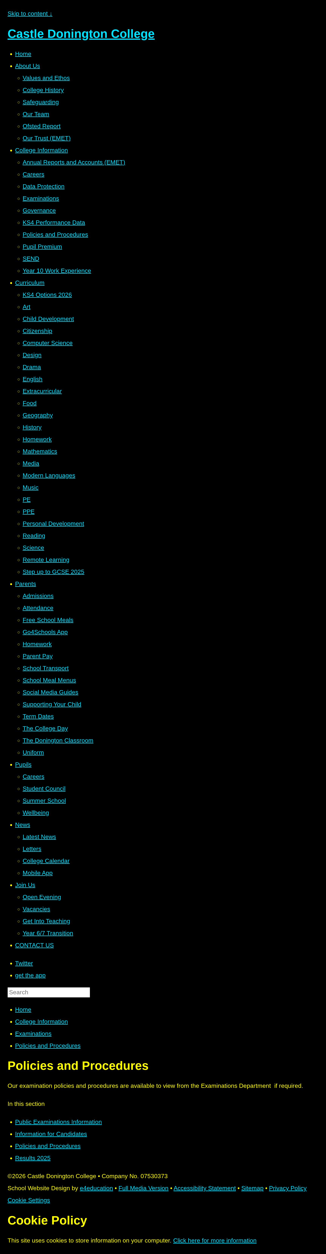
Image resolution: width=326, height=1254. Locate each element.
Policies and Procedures (55, 234)
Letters (32, 848)
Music (30, 487)
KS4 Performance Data (54, 222)
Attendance (38, 608)
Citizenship (37, 330)
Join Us (25, 885)
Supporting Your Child (52, 704)
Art (26, 306)
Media (31, 463)
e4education (96, 1188)
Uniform (33, 752)
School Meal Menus (49, 680)
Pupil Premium (42, 246)
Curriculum (30, 282)
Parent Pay (38, 656)
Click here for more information (215, 1240)
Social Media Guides (50, 692)
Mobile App (38, 873)
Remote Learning (46, 559)
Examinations (41, 198)
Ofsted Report (42, 126)
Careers (33, 174)
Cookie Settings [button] (29, 1200)
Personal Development (53, 523)
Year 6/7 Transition (48, 933)
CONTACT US (34, 945)
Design (32, 355)
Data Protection (44, 186)
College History (43, 90)
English (32, 379)
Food (30, 403)
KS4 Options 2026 (47, 294)
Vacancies (36, 909)
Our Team (36, 114)
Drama (32, 367)
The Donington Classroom (58, 740)
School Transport (46, 668)
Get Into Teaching (46, 921)
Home (23, 53)
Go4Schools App (45, 632)
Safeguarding (41, 102)
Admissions (38, 595)
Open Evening (42, 897)
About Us (27, 65)
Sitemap (252, 1188)
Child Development (48, 318)
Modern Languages (49, 475)
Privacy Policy (288, 1188)
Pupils (23, 764)
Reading (34, 535)
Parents (25, 583)
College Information (41, 150)
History (32, 427)
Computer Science (48, 343)
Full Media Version (143, 1188)
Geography (38, 415)
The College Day (45, 728)
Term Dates (38, 716)
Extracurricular (42, 391)
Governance (39, 210)
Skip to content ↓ (30, 13)
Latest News (39, 836)
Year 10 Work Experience (57, 270)
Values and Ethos (46, 78)
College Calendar (46, 860)
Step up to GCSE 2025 (53, 571)
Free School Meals (48, 620)
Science (33, 547)
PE (27, 499)
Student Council (44, 788)
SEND (31, 258)
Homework (37, 439)
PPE (29, 511)
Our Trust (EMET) (47, 138)
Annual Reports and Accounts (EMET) (74, 162)
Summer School (44, 800)
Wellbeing (36, 812)
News (22, 824)
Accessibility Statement (205, 1188)
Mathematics (40, 451)
